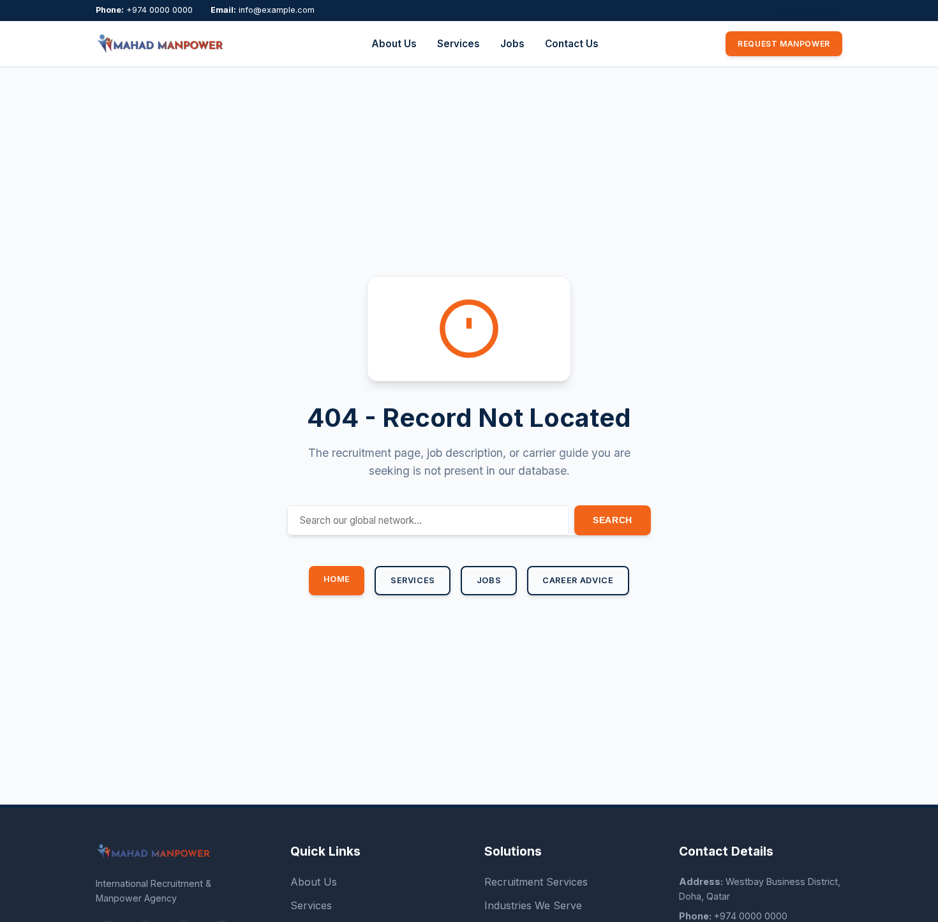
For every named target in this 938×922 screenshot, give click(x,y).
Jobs (512, 44)
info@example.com (277, 10)
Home (337, 579)
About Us (394, 44)
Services (458, 44)
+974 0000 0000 (159, 10)
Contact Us (572, 44)
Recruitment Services (536, 881)
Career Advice (577, 580)
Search (612, 520)
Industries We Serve (533, 905)
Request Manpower (784, 43)
